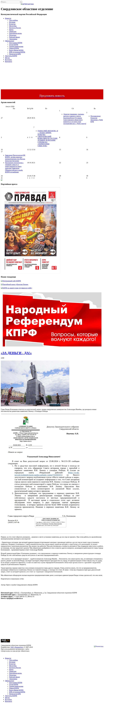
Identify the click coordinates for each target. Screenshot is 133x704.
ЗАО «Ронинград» (16, 647)
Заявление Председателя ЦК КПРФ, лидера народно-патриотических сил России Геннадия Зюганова (15, 158)
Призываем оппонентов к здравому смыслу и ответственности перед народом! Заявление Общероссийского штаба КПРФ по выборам (14, 167)
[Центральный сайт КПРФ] (11, 281)
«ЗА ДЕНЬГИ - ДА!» (16, 353)
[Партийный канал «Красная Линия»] (14, 284)
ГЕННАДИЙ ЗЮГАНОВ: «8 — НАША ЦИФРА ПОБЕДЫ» (48, 132)
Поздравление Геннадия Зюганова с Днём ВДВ (97, 119)
